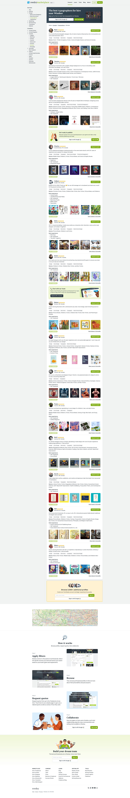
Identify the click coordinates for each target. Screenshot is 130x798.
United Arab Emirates (34, 53)
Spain (30, 56)
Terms (36, 791)
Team (46, 772)
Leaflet (84, 625)
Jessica (56, 61)
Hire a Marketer (36, 776)
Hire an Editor (35, 772)
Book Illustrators (34, 16)
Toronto (32, 40)
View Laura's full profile (94, 366)
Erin (55, 96)
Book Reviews (88, 770)
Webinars (61, 778)
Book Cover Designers (35, 14)
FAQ (33, 791)
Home (50, 25)
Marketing (31, 21)
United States (32, 30)
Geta (55, 221)
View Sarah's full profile (94, 504)
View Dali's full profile (95, 541)
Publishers (87, 776)
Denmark (31, 61)
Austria (31, 59)
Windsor (32, 45)
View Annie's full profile (94, 283)
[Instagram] (90, 788)
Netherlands (32, 63)
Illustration (63, 37)
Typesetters (33, 19)
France (30, 54)
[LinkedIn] (93, 788)
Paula (56, 404)
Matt (55, 437)
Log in (94, 2)
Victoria (32, 43)
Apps (52, 2)
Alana (56, 545)
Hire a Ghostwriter (37, 778)
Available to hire (52, 57)
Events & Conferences (64, 776)
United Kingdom (33, 32)
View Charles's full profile (94, 176)
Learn (75, 2)
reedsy (39, 2)
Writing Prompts (89, 772)
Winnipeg (32, 46)
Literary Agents (89, 774)
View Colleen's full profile (94, 216)
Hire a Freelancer (36, 770)
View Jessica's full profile (94, 92)
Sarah (56, 474)
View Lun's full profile (95, 399)
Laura (56, 336)
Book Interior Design (78, 37)
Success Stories (49, 778)
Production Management (82, 104)
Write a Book (75, 772)
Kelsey (56, 302)
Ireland (30, 51)
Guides (60, 772)
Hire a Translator (36, 780)
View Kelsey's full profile (94, 331)
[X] (88, 788)
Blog (84, 2)
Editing (31, 11)
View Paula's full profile (94, 433)
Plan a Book (75, 774)
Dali (55, 509)
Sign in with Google (60, 19)
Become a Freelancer (50, 776)
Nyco (55, 30)
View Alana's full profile (94, 576)
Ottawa (32, 38)
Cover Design (56, 37)
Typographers (33, 17)
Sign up (100, 2)
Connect (70, 2)
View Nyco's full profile (94, 57)
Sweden (31, 58)
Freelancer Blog (63, 780)
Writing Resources (76, 778)
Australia (31, 48)
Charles (56, 146)
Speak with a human (56, 295)
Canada (31, 33)
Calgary (32, 35)
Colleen (56, 181)
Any (30, 9)
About (89, 2)
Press (46, 774)
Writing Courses (63, 774)
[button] (34, 611)
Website (31, 26)
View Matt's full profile (94, 469)
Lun (55, 371)
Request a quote (96, 30)
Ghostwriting (32, 22)
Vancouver (32, 42)
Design (30, 13)
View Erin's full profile (95, 127)
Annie (56, 256)
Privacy (41, 791)
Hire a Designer (36, 774)
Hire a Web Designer (37, 782)
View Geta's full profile (94, 251)
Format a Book (75, 776)
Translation (32, 24)
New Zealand (32, 50)
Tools (80, 2)
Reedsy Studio (75, 770)
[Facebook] (95, 788)
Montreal (32, 37)
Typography (69, 37)
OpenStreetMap (90, 625)
